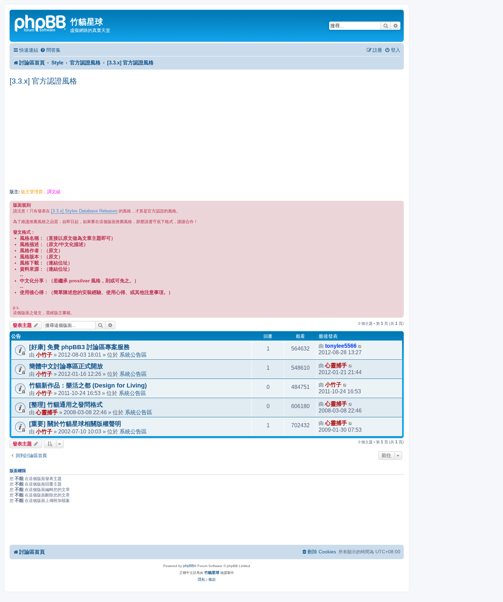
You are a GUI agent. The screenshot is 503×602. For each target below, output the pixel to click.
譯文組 (54, 191)
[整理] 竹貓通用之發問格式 (66, 404)
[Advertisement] (207, 138)
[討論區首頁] (40, 22)
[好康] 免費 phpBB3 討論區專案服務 (79, 347)
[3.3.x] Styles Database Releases (84, 210)
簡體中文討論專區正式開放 (66, 366)
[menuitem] (50, 50)
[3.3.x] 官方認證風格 (43, 81)
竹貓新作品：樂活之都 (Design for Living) (88, 385)
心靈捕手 (336, 365)
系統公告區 (133, 355)
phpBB (188, 566)
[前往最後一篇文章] (360, 346)
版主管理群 (32, 191)
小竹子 (44, 355)
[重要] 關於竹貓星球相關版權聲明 (75, 423)
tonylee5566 (341, 346)
